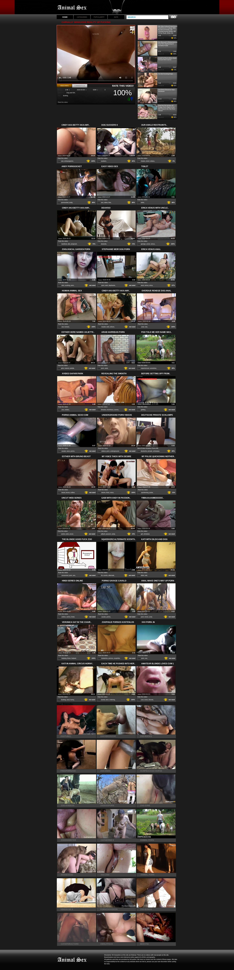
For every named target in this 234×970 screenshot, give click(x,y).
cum (142, 700)
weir (106, 285)
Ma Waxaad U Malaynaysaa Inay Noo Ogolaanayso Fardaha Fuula (167, 43)
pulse (151, 492)
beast (63, 492)
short (147, 161)
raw (146, 327)
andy (70, 202)
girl (142, 534)
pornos (110, 658)
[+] (128, 99)
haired (67, 368)
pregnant (74, 244)
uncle (148, 244)
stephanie (112, 285)
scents (105, 575)
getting (143, 410)
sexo (68, 451)
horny (72, 700)
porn (72, 285)
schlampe (156, 451)
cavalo (64, 451)
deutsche (144, 451)
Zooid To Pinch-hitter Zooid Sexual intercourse (167, 59)
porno (72, 451)
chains (143, 161)
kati (146, 575)
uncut (71, 534)
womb (103, 700)
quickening (145, 492)
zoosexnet (65, 575)
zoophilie (117, 658)
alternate (111, 575)
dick (63, 285)
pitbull (103, 534)
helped (73, 658)
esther (73, 492)
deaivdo (103, 244)
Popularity (99, 17)
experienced (145, 368)
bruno (68, 492)
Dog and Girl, (71, 93)
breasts (103, 410)
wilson (112, 327)
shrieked (146, 534)
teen (107, 700)
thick (107, 492)
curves (116, 410)
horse (146, 617)
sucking (67, 285)
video (106, 202)
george (143, 244)
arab (106, 368)
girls (62, 368)
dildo (142, 575)
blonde (151, 700)
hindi (72, 617)
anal (142, 285)
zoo (63, 410)
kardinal (64, 244)
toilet (142, 202)
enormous (110, 410)
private (150, 451)
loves (146, 700)
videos (103, 451)
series (63, 534)
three (69, 658)
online (64, 617)
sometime (153, 368)
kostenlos (104, 658)
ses (102, 202)
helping (64, 658)
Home (65, 17)
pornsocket (64, 202)
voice (112, 492)
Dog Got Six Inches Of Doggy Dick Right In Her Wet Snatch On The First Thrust (166, 108)
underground (114, 451)
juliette (72, 368)
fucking (65, 96)
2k (102, 575)
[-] (132, 99)
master (103, 327)
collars (152, 161)
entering (112, 700)
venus (153, 244)
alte (69, 244)
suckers (103, 161)
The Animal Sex (72, 7)
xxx (146, 658)
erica (151, 285)
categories (82, 17)
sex (62, 161)
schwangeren (68, 161)
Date (116, 17)
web (108, 327)
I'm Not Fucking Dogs (165, 74)
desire (103, 492)
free (109, 202)
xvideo (67, 410)
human (67, 327)
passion (108, 534)
